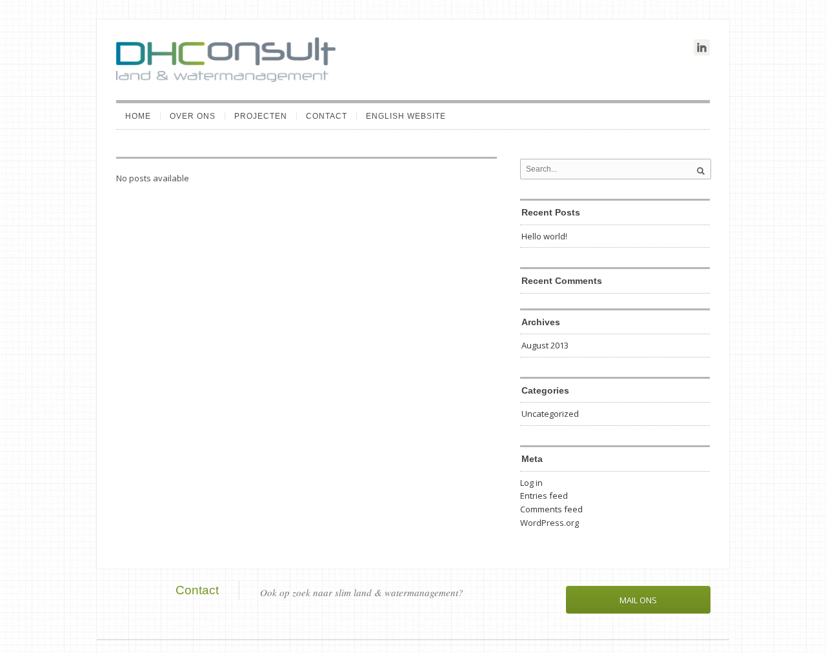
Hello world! (544, 236)
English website (406, 116)
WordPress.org (549, 522)
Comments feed (551, 509)
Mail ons (638, 600)
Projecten (260, 116)
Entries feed (544, 495)
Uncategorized (550, 413)
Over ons (193, 116)
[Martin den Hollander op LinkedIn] (702, 47)
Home (138, 116)
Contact (326, 116)
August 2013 (545, 345)
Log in (531, 482)
